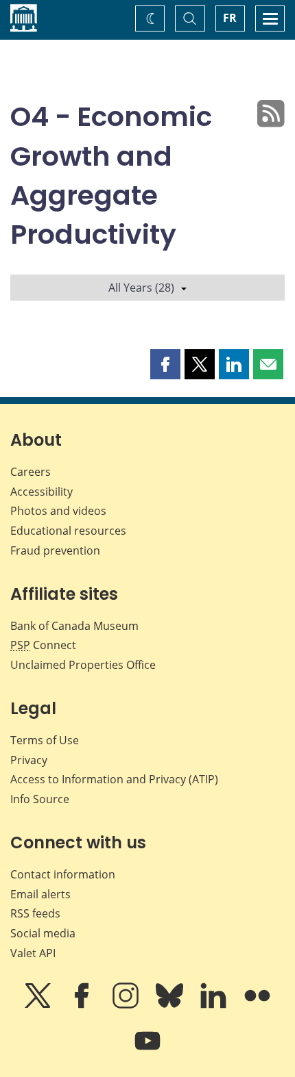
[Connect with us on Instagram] (127, 1005)
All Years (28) (141, 287)
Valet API (33, 953)
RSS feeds (35, 913)
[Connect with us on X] (39, 1005)
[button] (165, 364)
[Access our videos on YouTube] (147, 1050)
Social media (42, 933)
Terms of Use (44, 740)
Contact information (62, 874)
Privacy (28, 760)
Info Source (39, 799)
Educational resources (68, 530)
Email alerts (40, 894)
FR (230, 17)
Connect (43, 644)
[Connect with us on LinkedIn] (215, 1005)
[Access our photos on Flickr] (257, 1005)
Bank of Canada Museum (74, 625)
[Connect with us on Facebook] (83, 1005)
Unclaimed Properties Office (83, 664)
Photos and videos (58, 510)
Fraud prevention (55, 550)
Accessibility (41, 491)
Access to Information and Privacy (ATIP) (114, 779)
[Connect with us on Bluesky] (171, 1005)
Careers (30, 471)
